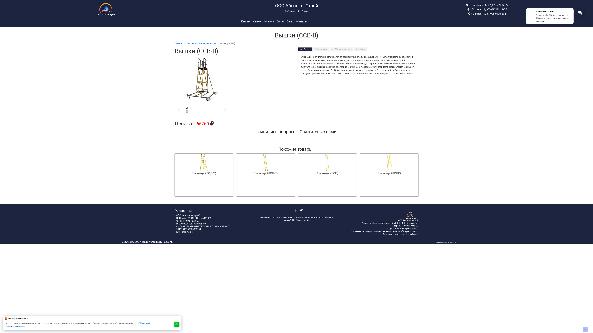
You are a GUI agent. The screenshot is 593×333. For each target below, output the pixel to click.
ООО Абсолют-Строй (146, 242)
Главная (245, 21)
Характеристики (343, 49)
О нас (290, 21)
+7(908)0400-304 (496, 13)
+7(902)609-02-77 (497, 5)
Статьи (280, 21)
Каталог (257, 21)
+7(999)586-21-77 (496, 9)
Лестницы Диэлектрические (201, 43)
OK (176, 324)
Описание (322, 49)
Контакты (301, 21)
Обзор (307, 49)
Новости (269, 21)
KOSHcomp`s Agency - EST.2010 (446, 242)
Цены (362, 49)
